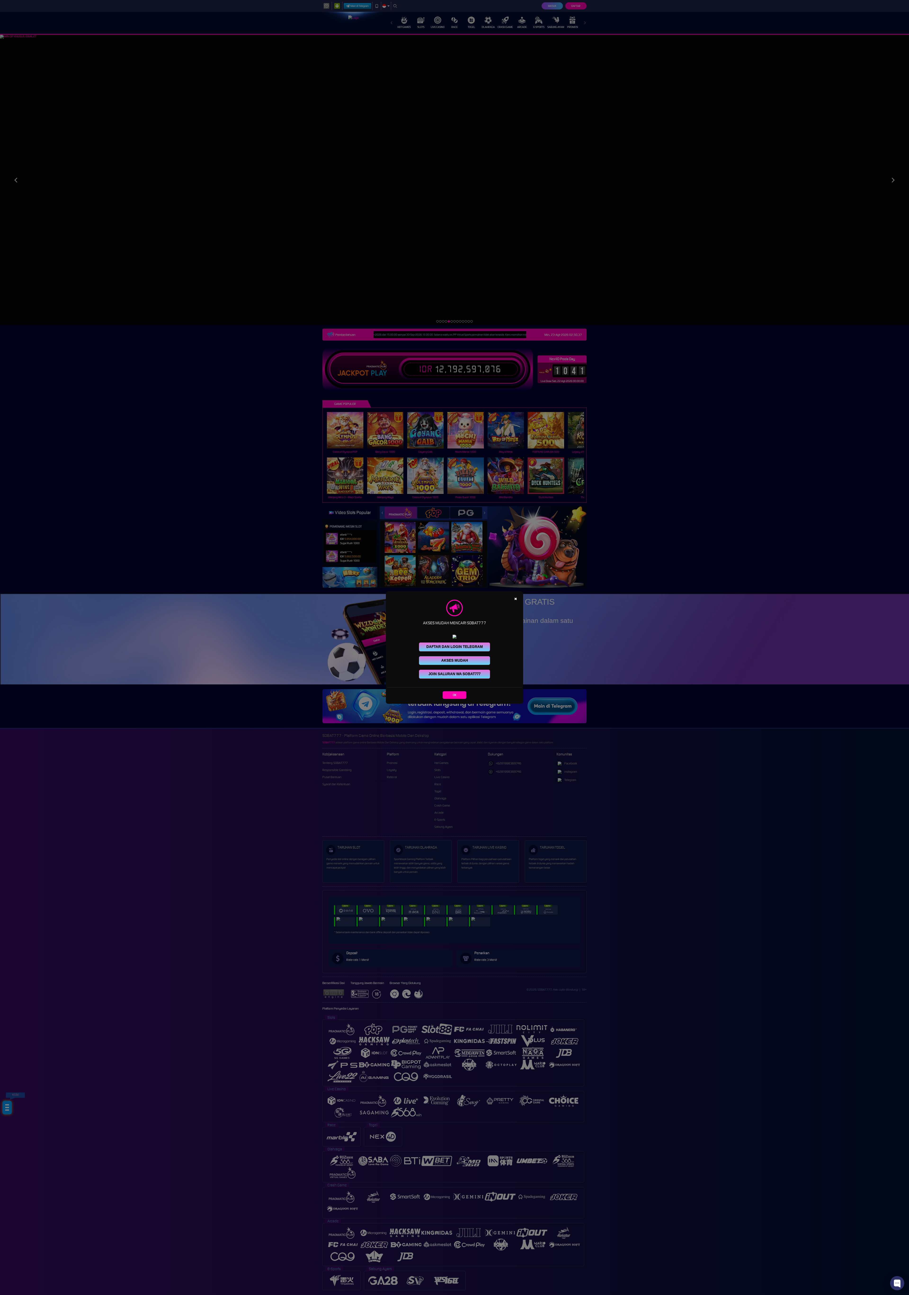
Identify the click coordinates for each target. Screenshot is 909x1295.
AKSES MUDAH (454, 660)
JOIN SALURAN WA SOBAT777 (454, 674)
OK (454, 695)
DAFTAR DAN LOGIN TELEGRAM (454, 647)
